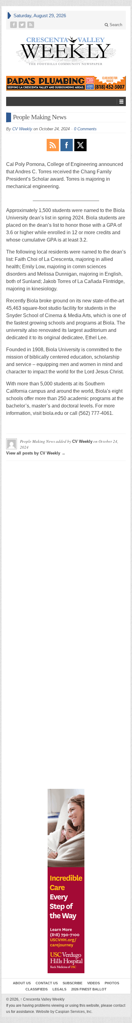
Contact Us (47, 983)
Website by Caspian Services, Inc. (64, 1011)
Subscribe (72, 983)
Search (115, 24)
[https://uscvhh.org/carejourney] (66, 881)
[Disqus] (66, 542)
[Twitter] (22, 24)
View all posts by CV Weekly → (35, 453)
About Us (22, 983)
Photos (112, 983)
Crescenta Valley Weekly (42, 999)
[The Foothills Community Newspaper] (66, 51)
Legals (59, 989)
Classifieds (36, 989)
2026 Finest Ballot (89, 989)
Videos (93, 983)
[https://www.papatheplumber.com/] (66, 83)
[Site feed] (31, 24)
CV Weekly (22, 129)
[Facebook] (14, 24)
